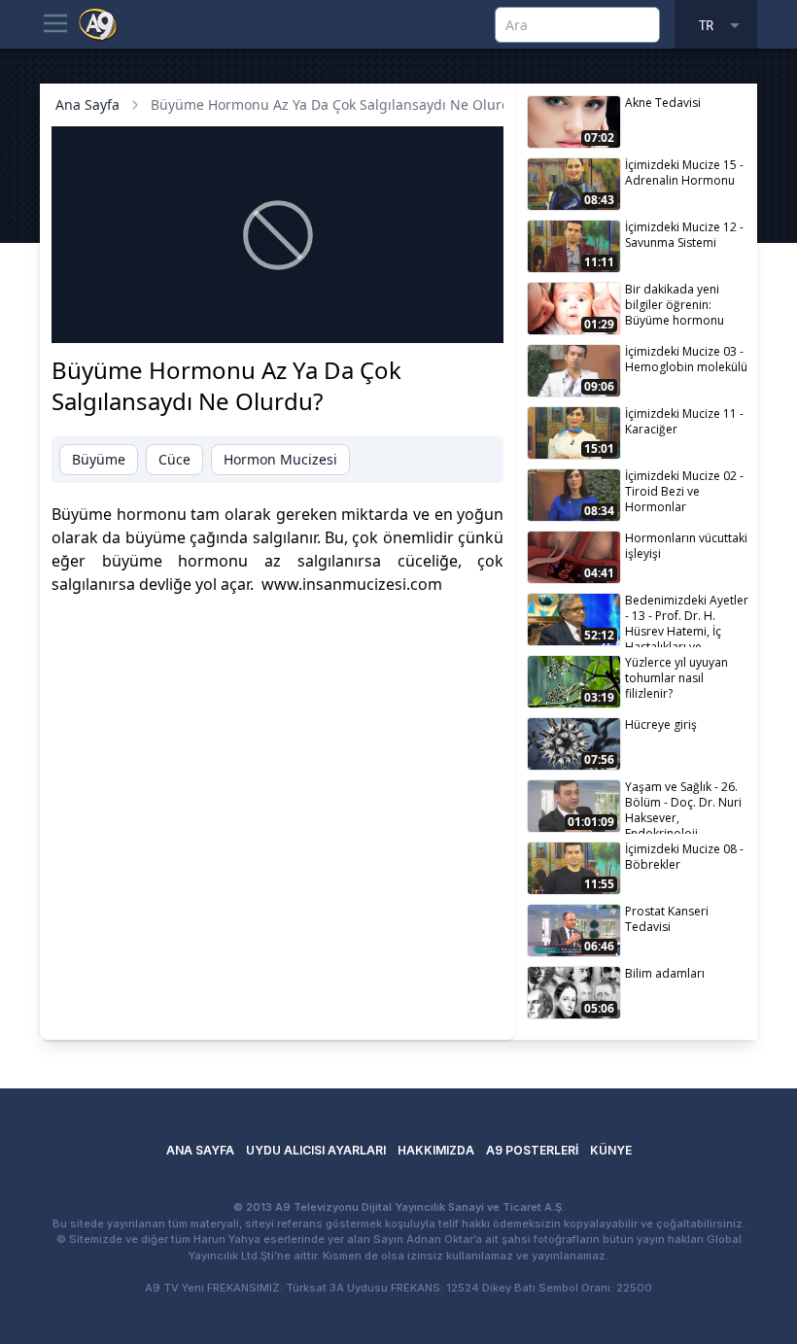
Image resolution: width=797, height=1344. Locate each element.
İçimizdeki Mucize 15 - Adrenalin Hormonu (684, 172)
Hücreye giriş (661, 724)
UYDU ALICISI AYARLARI (316, 1150)
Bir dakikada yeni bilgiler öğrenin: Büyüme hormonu (674, 304)
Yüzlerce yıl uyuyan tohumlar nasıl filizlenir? (676, 678)
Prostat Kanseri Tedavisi (667, 919)
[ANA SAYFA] (98, 23)
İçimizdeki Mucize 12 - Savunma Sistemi (684, 235)
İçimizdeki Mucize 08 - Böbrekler (684, 857)
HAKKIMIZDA (436, 1150)
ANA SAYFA (200, 1150)
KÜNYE (611, 1150)
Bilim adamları (665, 973)
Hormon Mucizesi (280, 459)
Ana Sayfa (87, 104)
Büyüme (98, 459)
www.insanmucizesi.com (351, 584)
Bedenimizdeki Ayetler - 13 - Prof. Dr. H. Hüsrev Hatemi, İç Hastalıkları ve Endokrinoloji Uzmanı (686, 619)
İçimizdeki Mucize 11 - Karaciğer (684, 421)
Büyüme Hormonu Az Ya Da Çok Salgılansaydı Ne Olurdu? (338, 104)
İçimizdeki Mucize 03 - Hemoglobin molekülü (686, 359)
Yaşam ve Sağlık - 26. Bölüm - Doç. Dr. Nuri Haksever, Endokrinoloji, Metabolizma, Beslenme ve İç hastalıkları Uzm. (683, 806)
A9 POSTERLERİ (532, 1150)
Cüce (174, 459)
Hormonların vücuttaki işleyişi (686, 546)
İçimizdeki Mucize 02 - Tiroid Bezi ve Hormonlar (684, 491)
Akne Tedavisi (663, 102)
